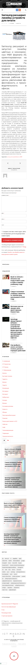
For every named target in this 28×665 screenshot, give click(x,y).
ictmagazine (20, 567)
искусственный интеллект (8, 585)
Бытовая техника (7, 376)
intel (6, 569)
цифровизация (12, 589)
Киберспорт (5, 397)
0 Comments (13, 286)
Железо (4, 382)
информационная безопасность (18, 583)
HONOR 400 (14, 563)
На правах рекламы (7, 406)
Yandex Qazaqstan (16, 576)
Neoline (3, 572)
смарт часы (4, 589)
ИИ (2, 578)
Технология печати (7, 436)
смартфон (9, 587)
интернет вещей (5, 583)
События (4, 424)
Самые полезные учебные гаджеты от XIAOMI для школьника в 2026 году (17, 295)
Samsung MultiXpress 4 (15, 156)
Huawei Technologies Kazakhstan (9, 567)
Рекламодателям (6, 613)
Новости (18, 23)
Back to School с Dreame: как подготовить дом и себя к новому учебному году (17, 280)
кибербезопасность (19, 585)
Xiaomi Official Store (6, 576)
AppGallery (15, 558)
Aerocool (7, 558)
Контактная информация (9, 607)
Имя (3, 213)
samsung (8, 156)
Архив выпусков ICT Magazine (10, 604)
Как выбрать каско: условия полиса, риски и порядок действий (17, 348)
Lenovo (13, 569)
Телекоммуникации (7, 430)
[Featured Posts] (4, 440)
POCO (8, 572)
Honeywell (4, 563)
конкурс (4, 587)
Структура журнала (7, 616)
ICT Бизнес (5, 367)
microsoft (19, 569)
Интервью (5, 391)
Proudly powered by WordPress (9, 644)
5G (2, 558)
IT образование (6, 370)
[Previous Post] (8, 163)
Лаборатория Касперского (11, 578)
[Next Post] (20, 163)
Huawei (19, 563)
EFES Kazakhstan (16, 560)
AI (10, 558)
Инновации (5, 388)
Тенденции (5, 433)
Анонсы (4, 373)
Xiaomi (15, 574)
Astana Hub (4, 560)
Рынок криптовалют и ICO (17, 304)
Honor (9, 563)
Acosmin (14, 646)
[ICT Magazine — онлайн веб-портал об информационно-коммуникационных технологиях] (14, 3)
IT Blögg (23, 247)
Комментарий (5, 195)
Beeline (10, 560)
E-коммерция (6, 361)
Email (3, 219)
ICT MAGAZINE (14, 635)
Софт (3, 427)
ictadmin (12, 23)
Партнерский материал (16, 343)
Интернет (5, 394)
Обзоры (4, 412)
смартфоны (16, 587)
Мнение (4, 403)
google (22, 560)
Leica (9, 569)
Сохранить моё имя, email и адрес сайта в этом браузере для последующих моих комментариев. (14, 233)
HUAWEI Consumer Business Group (17, 565)
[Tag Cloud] (8, 440)
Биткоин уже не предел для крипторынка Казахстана (16, 309)
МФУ (21, 156)
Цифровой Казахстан (7, 581)
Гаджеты (12, 289)
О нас (3, 610)
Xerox (11, 574)
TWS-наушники (5, 574)
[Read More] (5, 457)
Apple (20, 558)
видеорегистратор (17, 581)
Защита (4, 385)
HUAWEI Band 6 (5, 565)
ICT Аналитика (6, 364)
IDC (3, 569)
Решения (12, 317)
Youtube (23, 576)
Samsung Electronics (20, 572)
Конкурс (4, 400)
